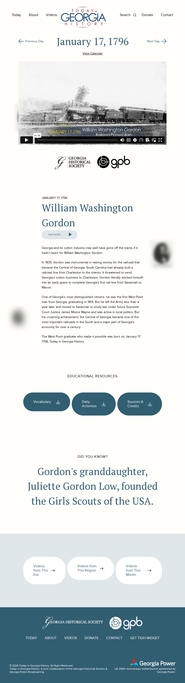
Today (16, 15)
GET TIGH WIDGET (145, 638)
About (33, 15)
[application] (60, 234)
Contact (167, 15)
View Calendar (93, 53)
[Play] (70, 234)
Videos (51, 15)
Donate (147, 15)
